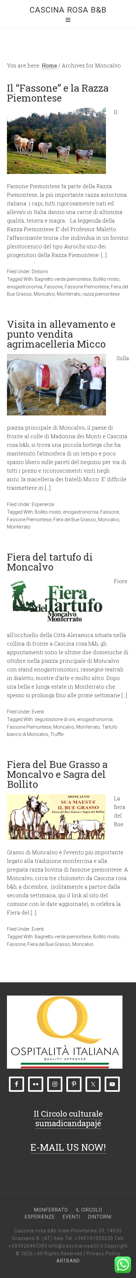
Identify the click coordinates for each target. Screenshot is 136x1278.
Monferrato (69, 294)
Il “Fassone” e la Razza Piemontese (58, 92)
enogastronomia (24, 286)
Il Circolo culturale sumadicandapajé (68, 1118)
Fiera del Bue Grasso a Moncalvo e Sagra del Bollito (57, 774)
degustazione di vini (55, 719)
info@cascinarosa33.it (76, 1246)
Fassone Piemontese (87, 286)
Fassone (53, 286)
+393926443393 (28, 1246)
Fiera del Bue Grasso (74, 519)
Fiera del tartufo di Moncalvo (50, 561)
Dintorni (40, 271)
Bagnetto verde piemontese (63, 279)
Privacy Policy (103, 1253)
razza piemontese (101, 294)
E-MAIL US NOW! (68, 1147)
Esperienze (43, 504)
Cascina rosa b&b (68, 10)
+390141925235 (94, 1238)
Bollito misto (106, 279)
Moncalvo (44, 294)
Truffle (56, 734)
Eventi (38, 711)
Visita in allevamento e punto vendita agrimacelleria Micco (61, 334)
